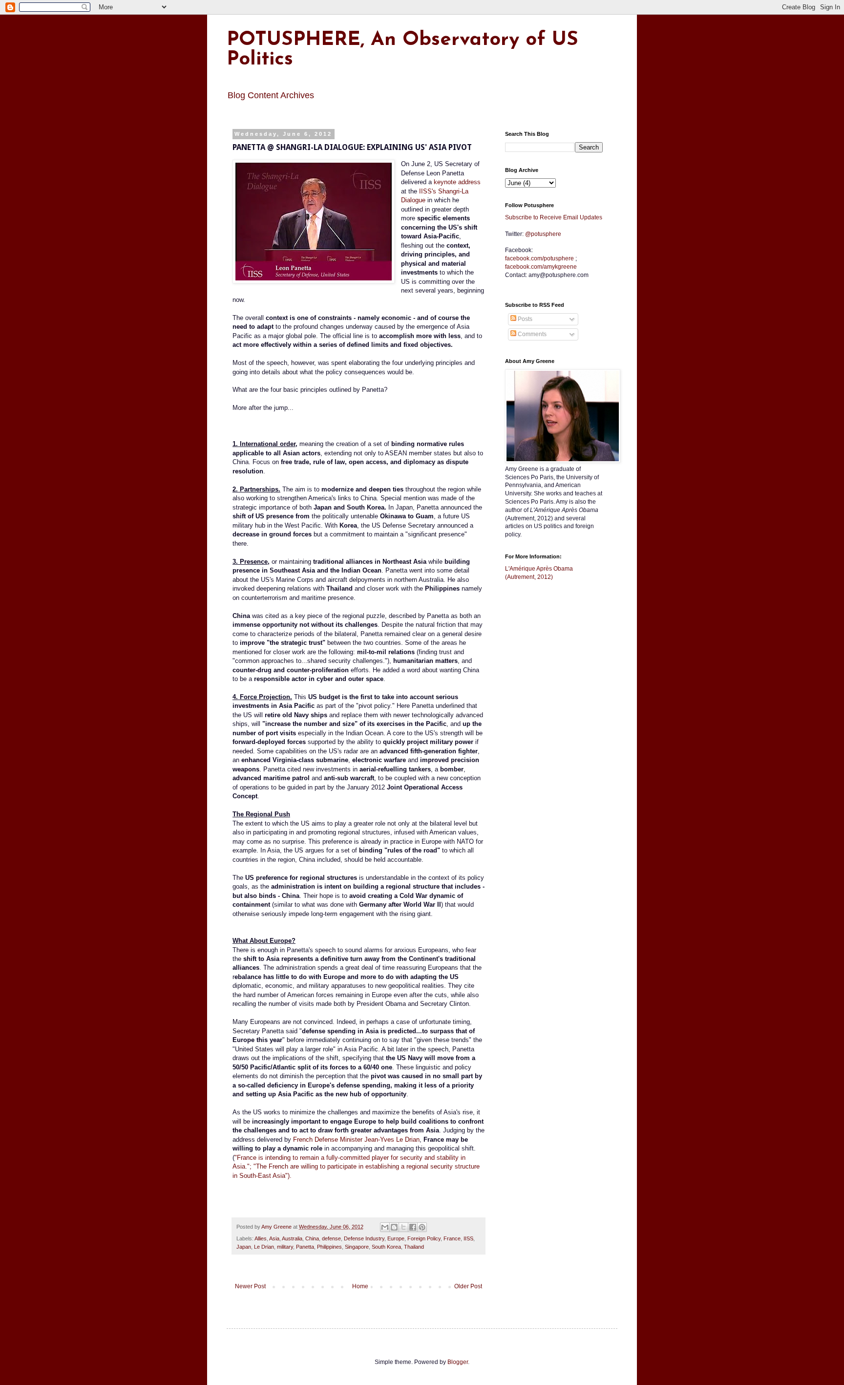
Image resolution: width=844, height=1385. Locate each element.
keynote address (457, 182)
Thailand (414, 1247)
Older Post (468, 1286)
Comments (531, 334)
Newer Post (250, 1286)
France (452, 1238)
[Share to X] (403, 1227)
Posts (524, 319)
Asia (274, 1238)
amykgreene (541, 266)
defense (331, 1238)
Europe (395, 1238)
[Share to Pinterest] (422, 1227)
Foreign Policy (424, 1238)
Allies (260, 1238)
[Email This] (385, 1227)
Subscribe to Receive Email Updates (553, 217)
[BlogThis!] (394, 1227)
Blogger (457, 1362)
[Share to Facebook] (413, 1227)
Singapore (357, 1247)
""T (356, 1166)
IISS (468, 1238)
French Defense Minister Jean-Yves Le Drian (356, 1139)
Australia (292, 1238)
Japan (243, 1247)
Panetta (305, 1247)
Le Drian (264, 1247)
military (285, 1247)
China (312, 1238)
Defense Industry (364, 1238)
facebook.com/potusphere (539, 258)
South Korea (386, 1247)
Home (360, 1286)
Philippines (329, 1247)
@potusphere (543, 234)
